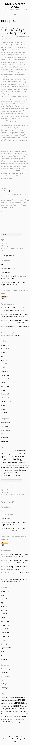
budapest (18, 36)
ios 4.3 (24, 462)
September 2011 (6, 401)
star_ (16, 473)
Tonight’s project (6, 272)
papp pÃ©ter (12, 467)
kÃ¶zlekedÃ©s (4, 39)
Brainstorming (5, 422)
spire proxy (11, 472)
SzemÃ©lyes (10, 36)
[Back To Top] (15, 731)
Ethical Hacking (5, 430)
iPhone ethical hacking (7, 465)
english (16, 454)
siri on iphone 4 (19, 470)
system (19, 472)
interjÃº (18, 462)
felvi (9, 456)
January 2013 (5, 379)
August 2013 (4, 353)
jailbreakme (17, 465)
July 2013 (3, 356)
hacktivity (3, 462)
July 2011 (3, 409)
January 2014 (5, 345)
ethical (21, 453)
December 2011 (5, 394)
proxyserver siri (22, 467)
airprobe (3, 451)
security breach (7, 470)
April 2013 (4, 368)
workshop (17, 475)
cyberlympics (11, 454)
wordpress (12, 475)
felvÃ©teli (13, 456)
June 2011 (4, 413)
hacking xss (24, 459)
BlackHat (8, 451)
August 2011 (4, 405)
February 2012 (5, 386)
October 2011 (5, 398)
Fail (8, 194)
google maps (21, 194)
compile (3, 454)
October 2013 (5, 349)
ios (21, 462)
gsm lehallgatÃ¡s (25, 36)
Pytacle (3, 265)
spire (6, 472)
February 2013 (5, 375)
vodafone (5, 475)
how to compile (11, 462)
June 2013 (4, 360)
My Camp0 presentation (8, 268)
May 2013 (4, 364)
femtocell (19, 456)
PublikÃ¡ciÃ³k (4, 438)
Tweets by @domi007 (7, 256)
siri (12, 470)
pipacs (16, 467)
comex (23, 451)
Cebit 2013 (18, 451)
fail (17, 194)
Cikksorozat (4, 426)
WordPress (13, 739)
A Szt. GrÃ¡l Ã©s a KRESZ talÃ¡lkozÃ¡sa (13, 31)
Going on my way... (14, 736)
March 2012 (4, 383)
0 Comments (13, 39)
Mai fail (5, 191)
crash (7, 454)
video (22, 472)
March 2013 (4, 371)
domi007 (3, 36)
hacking (17, 459)
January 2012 (5, 390)
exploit (3, 457)
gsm (4, 460)
